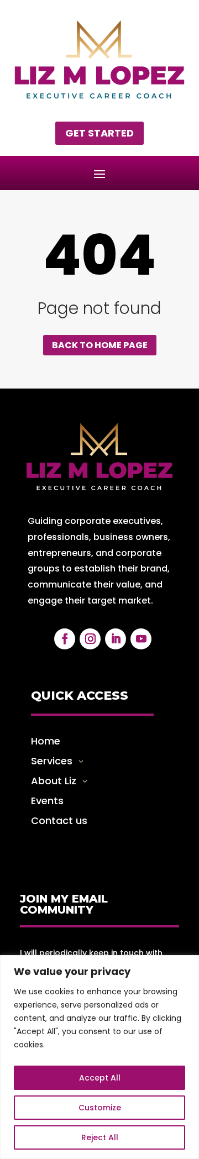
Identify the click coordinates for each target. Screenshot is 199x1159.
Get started (99, 133)
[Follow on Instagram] (90, 638)
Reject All (99, 1137)
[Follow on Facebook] (64, 638)
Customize (99, 1107)
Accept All (100, 1077)
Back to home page (100, 345)
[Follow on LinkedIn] (115, 638)
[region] (99, 1057)
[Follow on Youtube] (140, 638)
